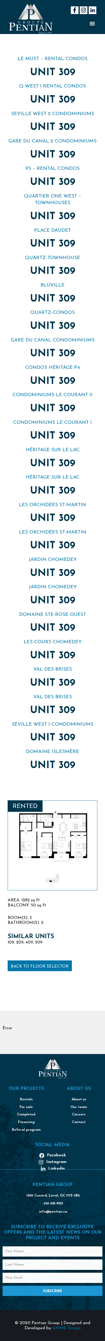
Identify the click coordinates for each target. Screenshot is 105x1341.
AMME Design (66, 1328)
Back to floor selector (40, 967)
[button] (92, 23)
